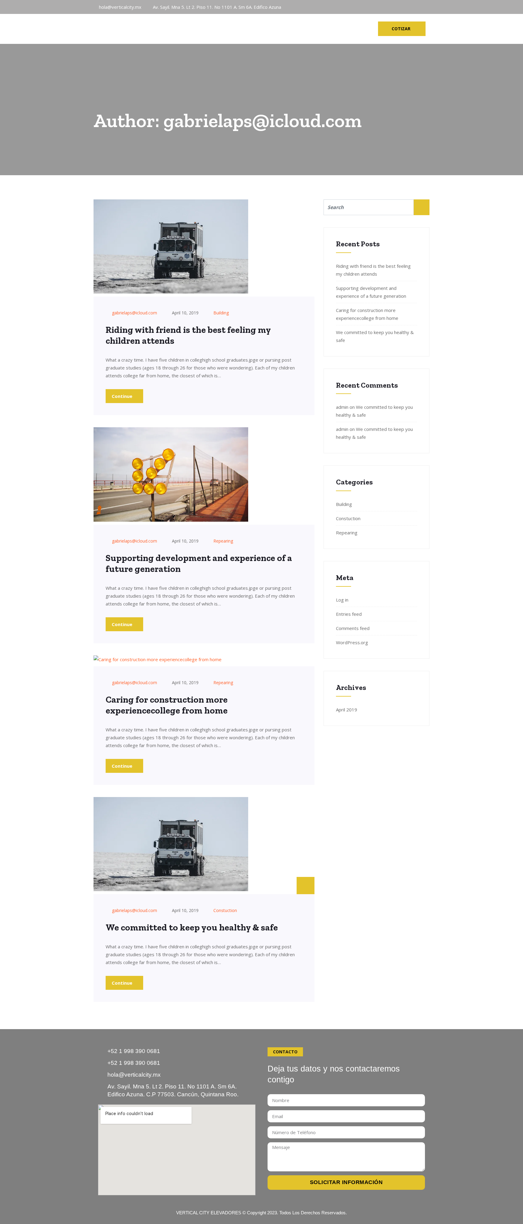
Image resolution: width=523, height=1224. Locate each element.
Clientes (291, 29)
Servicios (257, 29)
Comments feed (353, 628)
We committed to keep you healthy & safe (192, 927)
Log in (342, 600)
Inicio (189, 29)
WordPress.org (352, 642)
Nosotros (221, 29)
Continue (122, 396)
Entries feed (349, 614)
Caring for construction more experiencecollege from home (167, 705)
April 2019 (346, 710)
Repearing (223, 541)
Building (221, 313)
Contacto (326, 29)
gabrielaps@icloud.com (134, 313)
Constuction (225, 910)
